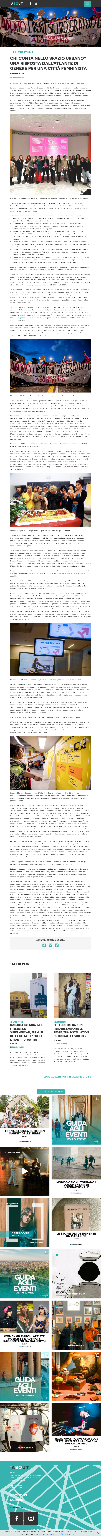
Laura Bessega (18, 77)
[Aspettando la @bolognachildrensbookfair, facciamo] (24, 1273)
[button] (87, 4)
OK (74, 1534)
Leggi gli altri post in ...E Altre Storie (67, 1076)
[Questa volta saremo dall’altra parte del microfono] (76, 1325)
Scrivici (17, 1499)
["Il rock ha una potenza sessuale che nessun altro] (24, 1222)
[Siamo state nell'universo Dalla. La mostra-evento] (76, 1376)
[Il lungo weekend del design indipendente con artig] (24, 1120)
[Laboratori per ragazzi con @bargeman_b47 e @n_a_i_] (76, 1427)
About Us (18, 1495)
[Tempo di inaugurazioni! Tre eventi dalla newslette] (76, 1120)
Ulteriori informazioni (60, 1534)
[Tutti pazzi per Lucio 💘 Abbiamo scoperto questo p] (24, 1427)
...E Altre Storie (21, 52)
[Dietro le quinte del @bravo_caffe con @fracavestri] (24, 1171)
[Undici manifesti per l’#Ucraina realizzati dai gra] (76, 1273)
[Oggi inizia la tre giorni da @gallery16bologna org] (24, 1325)
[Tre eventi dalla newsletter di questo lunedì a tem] (24, 1376)
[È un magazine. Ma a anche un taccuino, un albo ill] (76, 1222)
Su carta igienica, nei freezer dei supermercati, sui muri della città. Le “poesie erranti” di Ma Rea (26, 1032)
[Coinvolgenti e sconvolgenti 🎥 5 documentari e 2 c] (76, 1171)
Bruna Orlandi (18, 1047)
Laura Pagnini (61, 1043)
